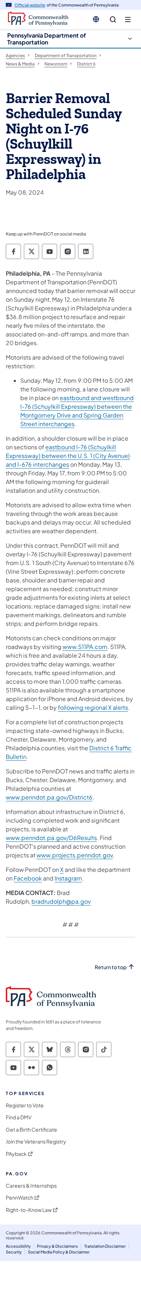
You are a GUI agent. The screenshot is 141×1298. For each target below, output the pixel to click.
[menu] (127, 20)
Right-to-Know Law (29, 1210)
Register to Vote (25, 1105)
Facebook (28, 878)
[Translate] (96, 19)
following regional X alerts (93, 707)
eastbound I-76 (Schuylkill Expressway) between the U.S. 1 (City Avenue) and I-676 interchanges (68, 455)
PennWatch (19, 1198)
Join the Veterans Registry (36, 1141)
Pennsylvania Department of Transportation (46, 39)
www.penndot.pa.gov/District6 (49, 797)
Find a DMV (18, 1117)
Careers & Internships (31, 1186)
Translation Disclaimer (105, 1246)
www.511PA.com (85, 646)
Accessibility (18, 1246)
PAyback (16, 1154)
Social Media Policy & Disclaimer (59, 1252)
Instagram (68, 878)
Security (14, 1252)
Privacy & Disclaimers (57, 1246)
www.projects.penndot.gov (75, 855)
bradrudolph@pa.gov (61, 901)
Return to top (111, 967)
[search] (113, 20)
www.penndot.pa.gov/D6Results (51, 837)
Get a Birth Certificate (31, 1130)
